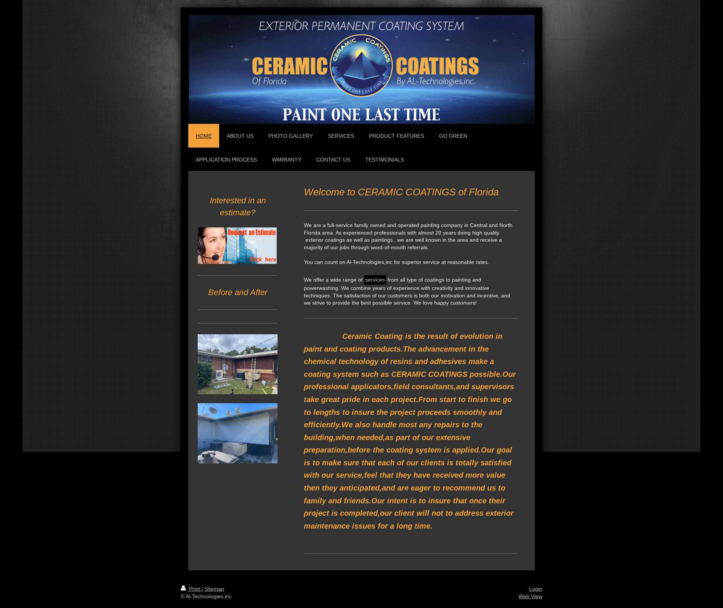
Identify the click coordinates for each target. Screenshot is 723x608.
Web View (530, 596)
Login (535, 589)
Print (194, 589)
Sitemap (214, 589)
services (375, 280)
